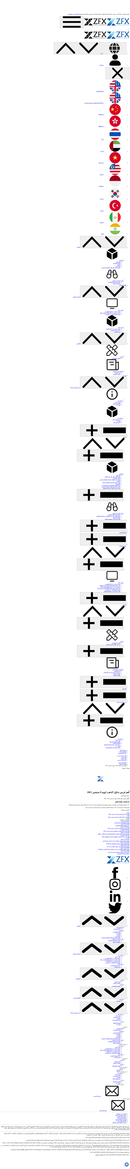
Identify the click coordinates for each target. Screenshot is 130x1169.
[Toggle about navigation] (117, 73)
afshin (128, 818)
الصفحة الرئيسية (122, 762)
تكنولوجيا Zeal (123, 751)
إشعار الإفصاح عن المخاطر (74, 14)
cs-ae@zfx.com (97, 1096)
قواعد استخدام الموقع (121, 1119)
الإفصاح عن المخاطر (121, 1114)
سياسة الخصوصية (122, 1118)
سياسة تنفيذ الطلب (121, 1116)
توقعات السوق (122, 764)
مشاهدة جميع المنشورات (123, 853)
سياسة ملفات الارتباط (120, 1115)
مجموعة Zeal (123, 750)
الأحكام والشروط (122, 1121)
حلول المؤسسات (122, 753)
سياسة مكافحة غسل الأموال (119, 1122)
